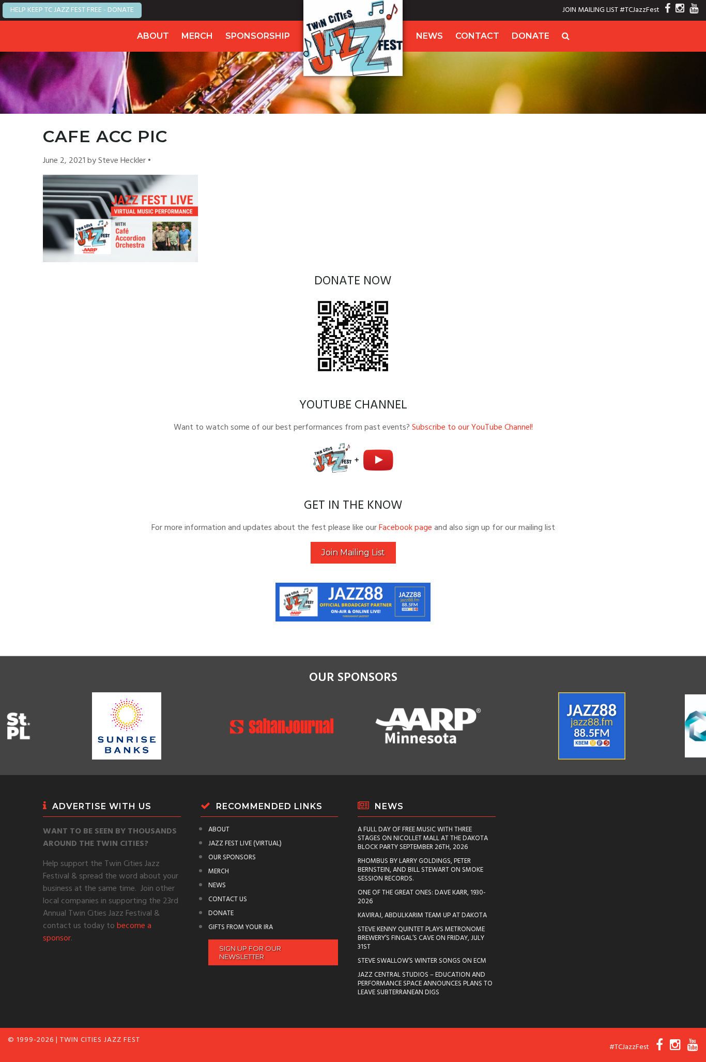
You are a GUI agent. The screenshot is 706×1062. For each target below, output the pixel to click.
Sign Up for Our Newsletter (250, 952)
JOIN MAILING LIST (590, 10)
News (429, 36)
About (153, 36)
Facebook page (405, 528)
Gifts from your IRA (240, 927)
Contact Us (227, 899)
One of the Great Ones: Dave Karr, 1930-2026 (422, 897)
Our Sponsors (232, 857)
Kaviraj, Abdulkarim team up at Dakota (422, 915)
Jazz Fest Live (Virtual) (245, 843)
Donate (530, 36)
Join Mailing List (353, 552)
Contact (477, 36)
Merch (197, 36)
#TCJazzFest (639, 10)
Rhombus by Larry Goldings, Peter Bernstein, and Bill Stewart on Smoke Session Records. (420, 870)
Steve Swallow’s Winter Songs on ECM (422, 960)
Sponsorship (257, 36)
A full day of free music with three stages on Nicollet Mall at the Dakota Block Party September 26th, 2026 (423, 838)
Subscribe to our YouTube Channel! (472, 427)
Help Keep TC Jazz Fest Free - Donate (72, 10)
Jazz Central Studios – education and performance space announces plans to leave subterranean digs (425, 983)
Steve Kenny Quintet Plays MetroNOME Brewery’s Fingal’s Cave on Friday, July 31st (421, 938)
